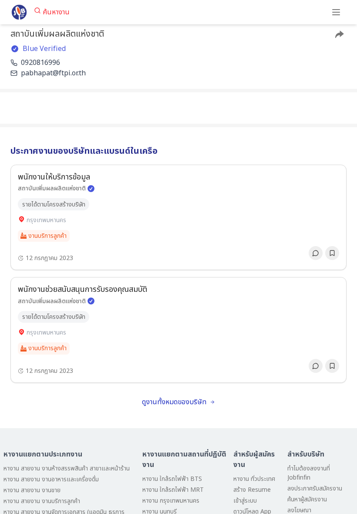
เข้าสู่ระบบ (245, 500)
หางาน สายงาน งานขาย (32, 490)
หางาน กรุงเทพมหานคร (170, 500)
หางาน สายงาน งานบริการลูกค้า (41, 501)
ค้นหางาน (56, 12)
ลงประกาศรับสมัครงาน (314, 488)
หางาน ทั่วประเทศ (254, 479)
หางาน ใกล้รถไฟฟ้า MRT (173, 489)
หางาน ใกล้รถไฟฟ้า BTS (172, 479)
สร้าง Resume (252, 489)
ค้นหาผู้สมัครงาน (307, 499)
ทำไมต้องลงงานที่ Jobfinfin (308, 473)
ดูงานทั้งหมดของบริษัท (174, 402)
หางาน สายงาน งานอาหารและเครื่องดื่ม (51, 479)
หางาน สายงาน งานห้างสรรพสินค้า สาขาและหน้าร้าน (66, 468)
